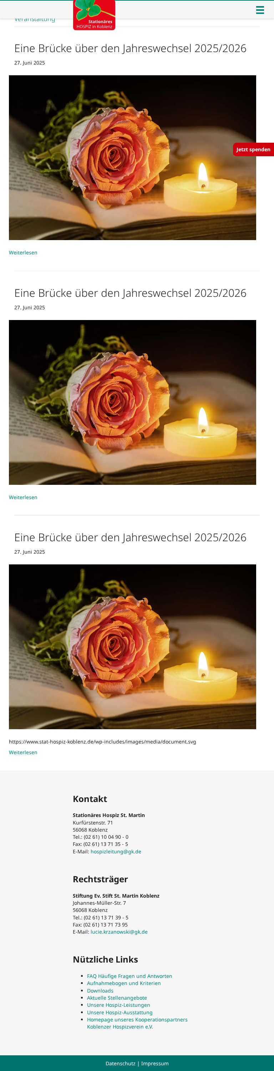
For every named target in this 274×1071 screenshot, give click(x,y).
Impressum (155, 1063)
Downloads (100, 990)
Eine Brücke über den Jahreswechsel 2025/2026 (130, 48)
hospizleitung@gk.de (116, 851)
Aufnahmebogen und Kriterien (124, 983)
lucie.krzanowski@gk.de (119, 931)
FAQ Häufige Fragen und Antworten (129, 976)
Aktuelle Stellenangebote (117, 997)
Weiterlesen (23, 252)
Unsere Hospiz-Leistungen (118, 1004)
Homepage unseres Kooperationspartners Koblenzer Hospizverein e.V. (137, 1023)
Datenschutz (121, 1063)
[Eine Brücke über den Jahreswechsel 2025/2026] (132, 157)
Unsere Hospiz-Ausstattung (120, 1012)
